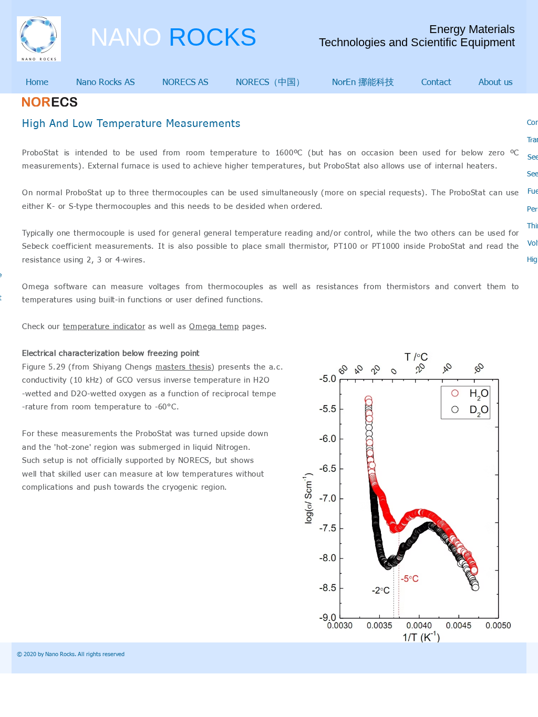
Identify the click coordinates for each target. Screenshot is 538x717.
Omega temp (214, 327)
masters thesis (184, 367)
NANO (173, 37)
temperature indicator (104, 327)
